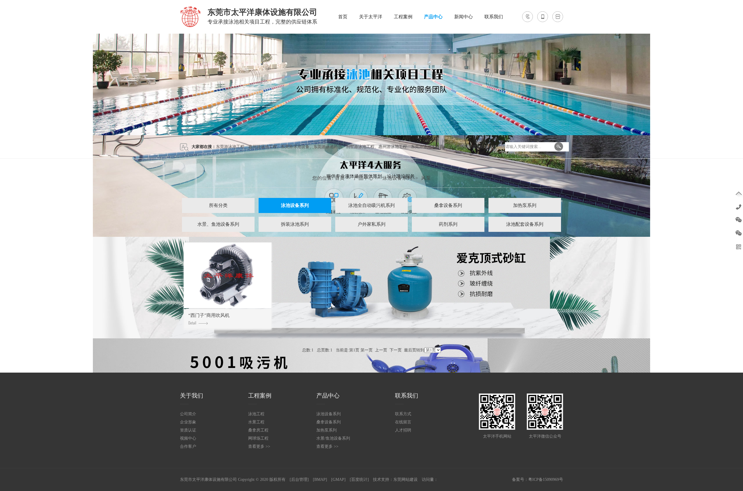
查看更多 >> (259, 446)
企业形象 (188, 422)
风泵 (426, 178)
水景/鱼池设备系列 (333, 438)
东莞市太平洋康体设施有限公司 (208, 479)
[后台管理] (299, 479)
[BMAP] (320, 479)
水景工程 (256, 422)
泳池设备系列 (397, 178)
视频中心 (188, 438)
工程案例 (403, 16)
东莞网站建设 (405, 479)
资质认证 (188, 430)
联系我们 (493, 16)
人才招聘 (403, 430)
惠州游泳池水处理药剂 (476, 147)
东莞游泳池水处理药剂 (431, 147)
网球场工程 (258, 438)
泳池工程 (256, 414)
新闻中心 (463, 16)
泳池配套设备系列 (524, 224)
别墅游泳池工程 (360, 147)
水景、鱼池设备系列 (218, 224)
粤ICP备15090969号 (545, 479)
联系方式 (403, 414)
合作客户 (188, 446)
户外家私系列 (371, 224)
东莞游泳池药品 (327, 147)
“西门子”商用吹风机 (209, 315)
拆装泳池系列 (295, 224)
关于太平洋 (370, 16)
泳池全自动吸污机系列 (371, 205)
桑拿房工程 (258, 430)
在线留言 (403, 422)
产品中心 (433, 16)
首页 (342, 16)
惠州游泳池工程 (262, 147)
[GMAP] (338, 479)
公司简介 (188, 414)
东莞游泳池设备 (295, 147)
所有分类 (218, 205)
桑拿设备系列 (448, 205)
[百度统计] (359, 479)
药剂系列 (448, 224)
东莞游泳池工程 (230, 147)
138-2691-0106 (738, 206)
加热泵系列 (524, 205)
